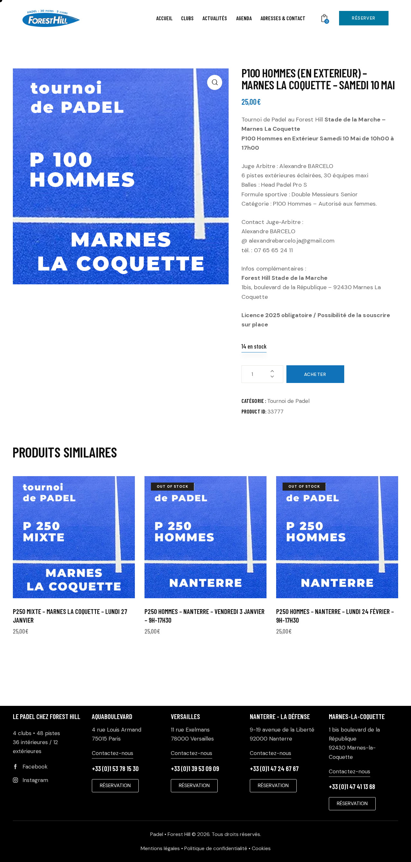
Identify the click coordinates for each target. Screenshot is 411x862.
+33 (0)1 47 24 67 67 (274, 768)
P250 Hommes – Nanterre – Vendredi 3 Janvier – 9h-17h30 (204, 615)
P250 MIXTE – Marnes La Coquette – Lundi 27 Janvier (70, 615)
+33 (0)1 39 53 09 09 (195, 768)
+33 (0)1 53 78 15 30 (115, 768)
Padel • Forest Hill (170, 834)
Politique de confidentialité (215, 848)
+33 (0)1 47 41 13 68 (352, 786)
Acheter (315, 374)
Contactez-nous (112, 753)
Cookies (261, 848)
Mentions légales (160, 848)
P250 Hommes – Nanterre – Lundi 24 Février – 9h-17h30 (335, 615)
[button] (214, 82)
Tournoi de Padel (288, 400)
